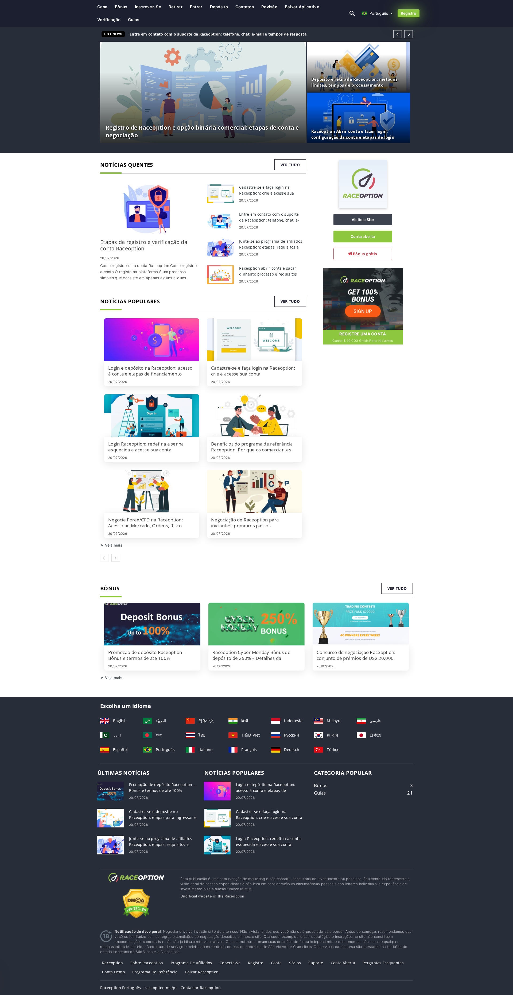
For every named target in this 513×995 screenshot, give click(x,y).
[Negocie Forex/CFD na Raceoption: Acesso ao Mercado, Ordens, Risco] (151, 491)
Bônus (121, 6)
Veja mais (113, 545)
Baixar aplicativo (302, 6)
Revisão (269, 6)
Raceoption (112, 962)
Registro (408, 13)
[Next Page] (408, 34)
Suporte (315, 962)
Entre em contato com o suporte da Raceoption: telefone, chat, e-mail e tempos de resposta (218, 34)
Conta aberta (363, 236)
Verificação (109, 19)
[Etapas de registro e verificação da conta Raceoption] (149, 209)
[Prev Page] (397, 34)
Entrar (196, 6)
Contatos (244, 6)
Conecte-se (230, 962)
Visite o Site (363, 219)
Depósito (219, 6)
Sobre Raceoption (146, 962)
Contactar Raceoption (201, 987)
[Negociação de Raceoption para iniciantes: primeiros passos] (254, 491)
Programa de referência (154, 971)
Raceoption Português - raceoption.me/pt (138, 987)
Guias (133, 19)
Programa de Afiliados (191, 962)
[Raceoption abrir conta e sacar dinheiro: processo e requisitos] (220, 274)
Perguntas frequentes (383, 962)
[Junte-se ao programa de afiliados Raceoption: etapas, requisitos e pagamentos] (220, 247)
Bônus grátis (364, 253)
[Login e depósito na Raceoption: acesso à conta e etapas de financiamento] (151, 339)
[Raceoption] (363, 206)
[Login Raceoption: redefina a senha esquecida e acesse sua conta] (151, 415)
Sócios (295, 962)
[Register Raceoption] (363, 298)
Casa (102, 6)
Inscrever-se (148, 6)
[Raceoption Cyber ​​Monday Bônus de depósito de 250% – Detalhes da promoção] (256, 624)
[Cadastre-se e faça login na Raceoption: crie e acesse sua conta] (220, 193)
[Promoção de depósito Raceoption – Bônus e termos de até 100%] (152, 624)
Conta (276, 962)
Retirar (175, 6)
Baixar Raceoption (202, 971)
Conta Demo (113, 971)
